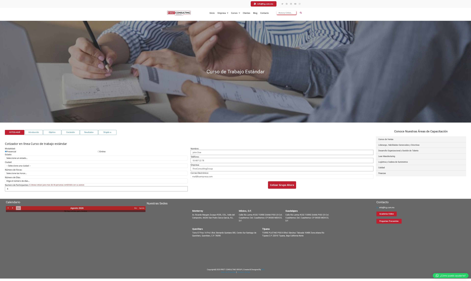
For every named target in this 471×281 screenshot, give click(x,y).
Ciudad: (8, 162)
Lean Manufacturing (386, 156)
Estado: (8, 154)
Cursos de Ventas (385, 139)
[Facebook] (286, 4)
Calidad (381, 167)
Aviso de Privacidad (228, 272)
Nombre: (195, 149)
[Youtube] (295, 4)
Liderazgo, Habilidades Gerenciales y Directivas (398, 145)
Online (102, 152)
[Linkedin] (291, 4)
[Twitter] (282, 4)
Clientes (246, 13)
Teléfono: (195, 157)
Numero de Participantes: (17, 185)
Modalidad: (10, 149)
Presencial (11, 152)
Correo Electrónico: (200, 173)
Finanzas (382, 173)
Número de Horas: (13, 170)
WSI (262, 270)
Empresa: (195, 165)
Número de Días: (12, 177)
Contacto (264, 13)
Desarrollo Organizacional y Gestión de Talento (398, 150)
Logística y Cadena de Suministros (393, 162)
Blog (255, 13)
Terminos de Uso (243, 272)
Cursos (234, 13)
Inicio (212, 13)
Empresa (222, 13)
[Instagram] (299, 4)
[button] (14, 132)
